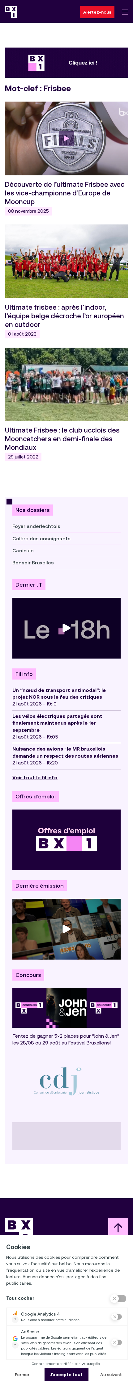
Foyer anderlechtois (36, 526)
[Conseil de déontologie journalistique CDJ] (66, 1081)
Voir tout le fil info (35, 777)
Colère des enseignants (41, 538)
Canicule (23, 550)
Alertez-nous (97, 12)
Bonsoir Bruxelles (33, 562)
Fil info (24, 674)
